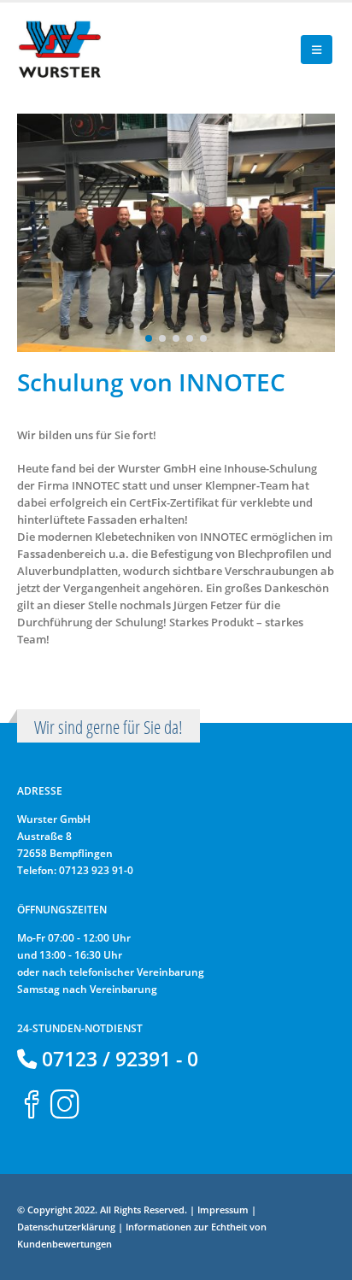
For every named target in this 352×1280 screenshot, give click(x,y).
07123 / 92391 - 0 (117, 1058)
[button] (316, 49)
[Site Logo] (60, 49)
